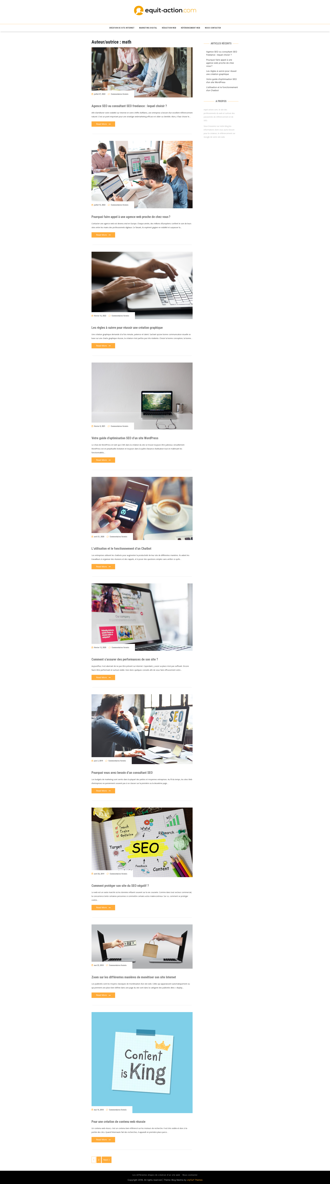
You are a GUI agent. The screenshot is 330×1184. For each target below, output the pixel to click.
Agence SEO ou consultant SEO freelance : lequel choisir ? (129, 106)
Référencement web (190, 28)
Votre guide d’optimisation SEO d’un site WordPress (125, 438)
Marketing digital (148, 28)
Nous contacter (213, 28)
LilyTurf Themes (195, 1180)
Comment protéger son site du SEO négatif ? (120, 886)
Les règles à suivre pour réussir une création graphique (127, 328)
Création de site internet (121, 28)
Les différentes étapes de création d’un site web (156, 1175)
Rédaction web (169, 28)
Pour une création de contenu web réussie (118, 1122)
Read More (101, 124)
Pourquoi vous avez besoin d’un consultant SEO (122, 773)
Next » (106, 1159)
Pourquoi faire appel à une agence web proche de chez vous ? (131, 217)
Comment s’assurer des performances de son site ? (125, 659)
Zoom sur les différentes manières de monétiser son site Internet (134, 977)
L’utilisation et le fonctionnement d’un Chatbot (121, 548)
